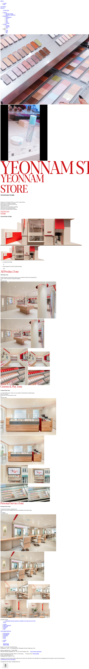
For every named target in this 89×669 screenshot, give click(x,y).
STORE (5, 24)
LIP (6, 19)
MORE (4, 622)
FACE (7, 18)
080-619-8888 (36, 653)
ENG (4, 29)
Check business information (36, 651)
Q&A (7, 27)
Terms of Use (6, 643)
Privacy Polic (6, 644)
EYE (7, 20)
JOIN (4, 4)
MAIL (4, 638)
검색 (2, 6)
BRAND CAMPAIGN (10, 15)
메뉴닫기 (3, 8)
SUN (7, 22)
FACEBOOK (6, 634)
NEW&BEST (9, 17)
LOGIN (4, 3)
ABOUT (5, 12)
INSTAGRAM (6, 633)
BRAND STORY (9, 13)
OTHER (7, 23)
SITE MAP (5, 626)
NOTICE (8, 26)
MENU (2, 1)
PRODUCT (5, 16)
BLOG (4, 636)
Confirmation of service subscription (8, 659)
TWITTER (5, 635)
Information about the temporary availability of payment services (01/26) (20, 620)
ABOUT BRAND (7, 625)
